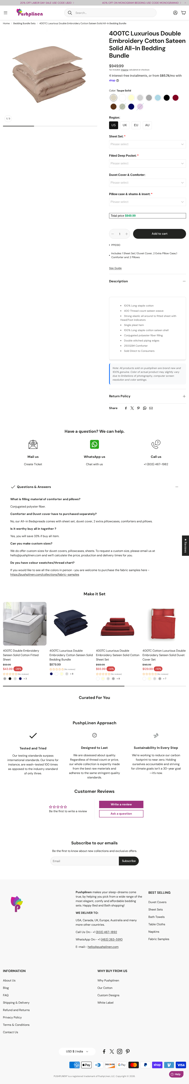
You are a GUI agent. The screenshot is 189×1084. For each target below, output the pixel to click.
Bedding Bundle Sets (24, 23)
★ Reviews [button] (186, 545)
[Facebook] (126, 408)
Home (6, 23)
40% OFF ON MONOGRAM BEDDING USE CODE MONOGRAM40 (140, 2)
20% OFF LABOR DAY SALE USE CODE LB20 (46, 2)
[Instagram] (119, 1051)
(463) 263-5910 (112, 939)
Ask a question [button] (121, 814)
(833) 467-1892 (106, 932)
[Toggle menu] (5, 12)
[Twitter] (132, 408)
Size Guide (115, 268)
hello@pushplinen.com (103, 947)
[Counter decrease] (112, 234)
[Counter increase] (126, 234)
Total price (118, 215)
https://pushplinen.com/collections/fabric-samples (44, 574)
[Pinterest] (138, 408)
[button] (110, 13)
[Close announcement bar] (185, 3)
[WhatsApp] (144, 408)
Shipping (124, 70)
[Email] (151, 408)
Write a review (121, 804)
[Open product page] (25, 624)
